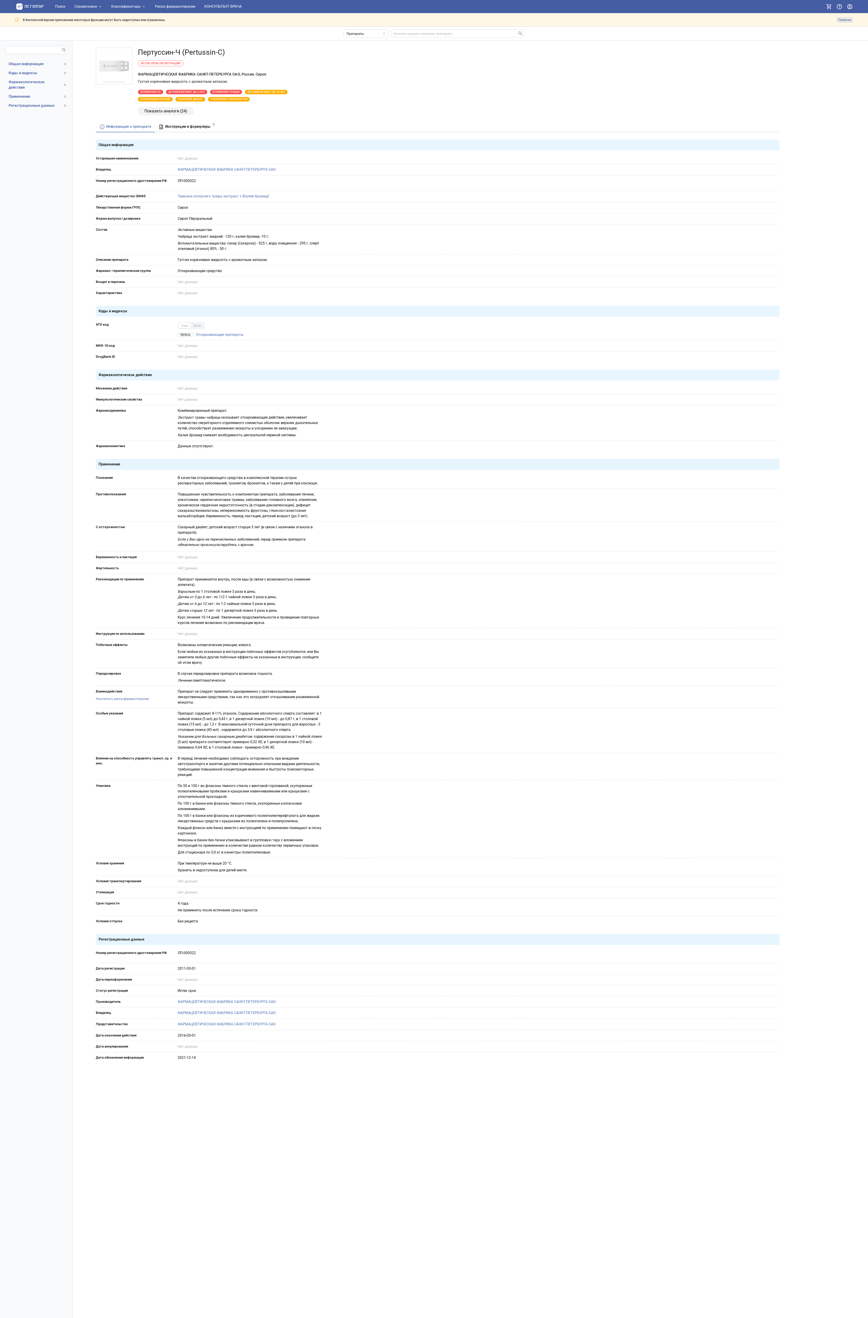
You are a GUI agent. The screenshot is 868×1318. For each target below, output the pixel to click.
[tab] (125, 127)
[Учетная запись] (850, 6)
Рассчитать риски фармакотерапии (122, 699)
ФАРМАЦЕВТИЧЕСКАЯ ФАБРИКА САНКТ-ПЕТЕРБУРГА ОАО (227, 169)
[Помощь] (839, 6)
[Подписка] (829, 6)
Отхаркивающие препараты (219, 334)
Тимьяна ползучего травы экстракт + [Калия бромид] (223, 196)
